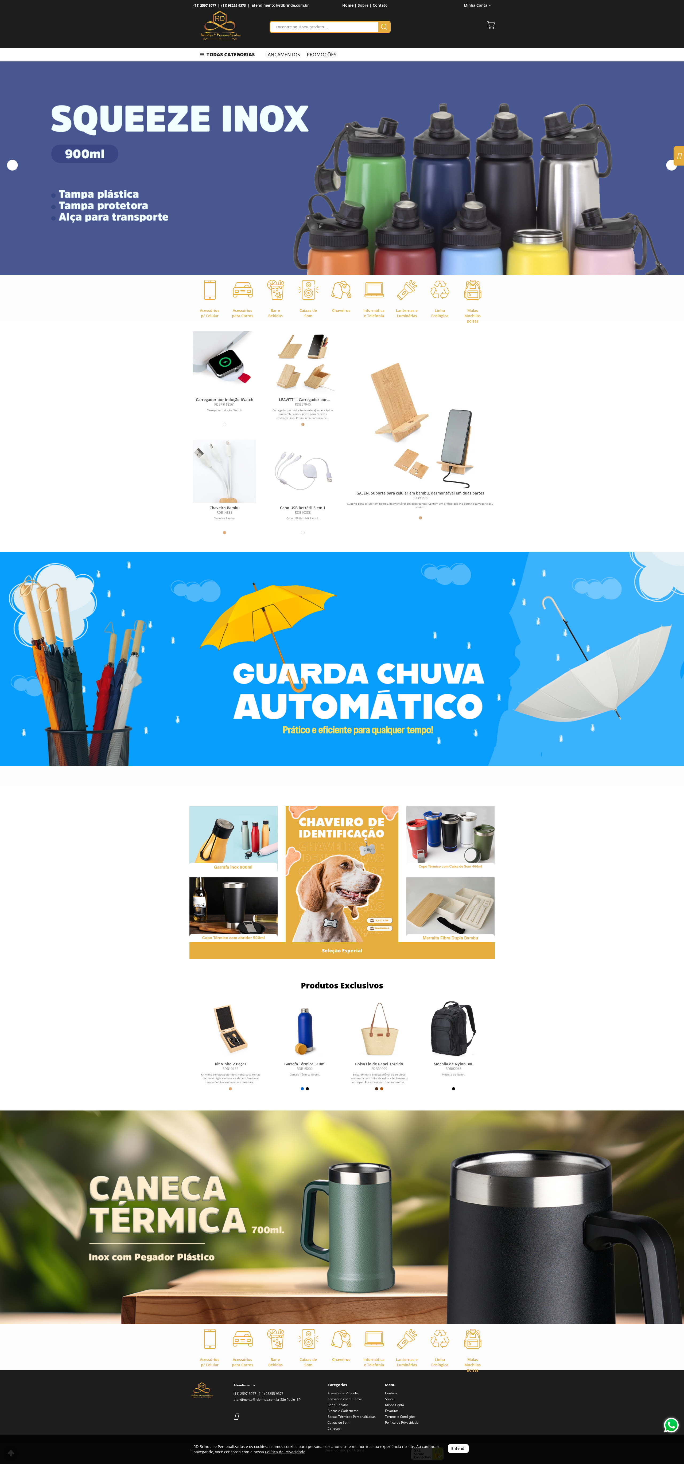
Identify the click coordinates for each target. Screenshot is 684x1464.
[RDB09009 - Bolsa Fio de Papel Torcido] (379, 1029)
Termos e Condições (400, 1416)
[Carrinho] (491, 25)
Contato (380, 5)
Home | (349, 5)
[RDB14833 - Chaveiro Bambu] (224, 471)
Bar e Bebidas (338, 1405)
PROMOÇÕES (321, 54)
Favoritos (392, 1410)
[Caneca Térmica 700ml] (342, 1217)
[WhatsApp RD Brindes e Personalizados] (671, 1425)
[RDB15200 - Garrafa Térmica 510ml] (305, 1029)
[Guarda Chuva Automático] (342, 659)
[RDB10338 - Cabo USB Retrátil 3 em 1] (303, 471)
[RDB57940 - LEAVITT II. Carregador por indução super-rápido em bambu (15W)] (303, 363)
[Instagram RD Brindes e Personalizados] (236, 1416)
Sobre (389, 1399)
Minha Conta (394, 1405)
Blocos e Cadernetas (343, 1410)
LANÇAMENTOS (282, 54)
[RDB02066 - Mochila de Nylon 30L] (453, 1029)
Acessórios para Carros (345, 1399)
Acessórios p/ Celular (343, 1393)
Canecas (334, 1428)
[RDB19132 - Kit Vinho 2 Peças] (230, 1029)
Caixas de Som (338, 1422)
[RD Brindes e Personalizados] (220, 25)
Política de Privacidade (401, 1422)
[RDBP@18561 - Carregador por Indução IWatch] (224, 363)
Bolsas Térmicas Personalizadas (352, 1416)
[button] (12, 165)
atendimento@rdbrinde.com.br (280, 5)
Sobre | (365, 5)
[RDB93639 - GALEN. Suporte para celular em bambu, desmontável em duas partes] (420, 421)
